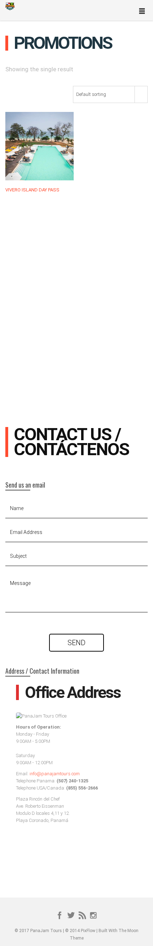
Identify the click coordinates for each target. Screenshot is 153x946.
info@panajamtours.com (55, 773)
